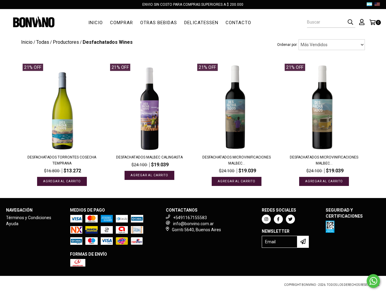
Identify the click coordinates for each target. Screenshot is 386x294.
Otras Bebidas (158, 22)
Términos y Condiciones (28, 217)
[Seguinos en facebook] (278, 219)
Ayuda (12, 223)
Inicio (95, 22)
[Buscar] (350, 22)
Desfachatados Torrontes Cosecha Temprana (61, 160)
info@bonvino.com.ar (193, 223)
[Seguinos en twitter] (290, 219)
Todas (42, 42)
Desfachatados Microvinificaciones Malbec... (236, 160)
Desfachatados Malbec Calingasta (149, 157)
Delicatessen (201, 22)
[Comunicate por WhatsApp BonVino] (373, 281)
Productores (66, 42)
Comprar (121, 22)
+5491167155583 (190, 217)
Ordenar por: (287, 45)
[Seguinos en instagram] (266, 219)
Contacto (238, 22)
